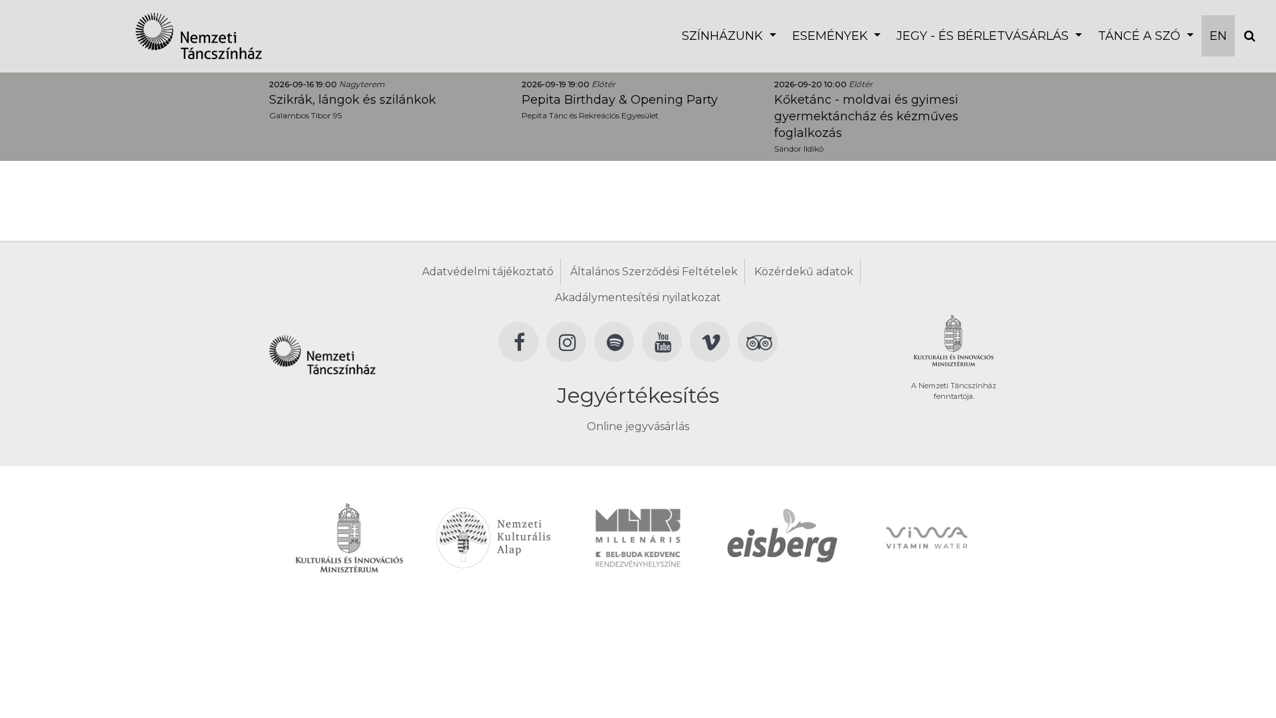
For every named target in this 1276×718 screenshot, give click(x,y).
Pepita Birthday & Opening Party (620, 99)
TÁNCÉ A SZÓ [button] (1141, 36)
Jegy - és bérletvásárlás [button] (984, 36)
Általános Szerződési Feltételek (654, 271)
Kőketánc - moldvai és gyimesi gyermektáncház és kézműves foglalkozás (866, 116)
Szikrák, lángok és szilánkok (352, 99)
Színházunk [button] (724, 36)
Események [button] (831, 36)
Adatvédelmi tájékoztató (488, 271)
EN (1218, 36)
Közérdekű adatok (803, 271)
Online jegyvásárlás (638, 426)
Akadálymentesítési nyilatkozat (638, 297)
